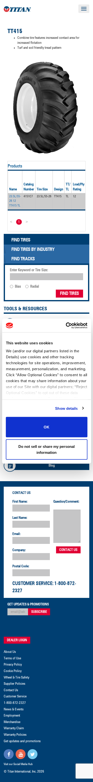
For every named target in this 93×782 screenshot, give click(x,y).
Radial (34, 286)
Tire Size (42, 189)
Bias (18, 286)
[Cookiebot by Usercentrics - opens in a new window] (66, 325)
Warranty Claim (14, 728)
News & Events (14, 709)
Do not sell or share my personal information (46, 449)
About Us (10, 652)
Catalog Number (29, 187)
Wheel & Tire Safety (16, 677)
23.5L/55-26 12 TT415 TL (15, 201)
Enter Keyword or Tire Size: (29, 270)
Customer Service (15, 696)
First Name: (20, 501)
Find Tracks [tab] (23, 259)
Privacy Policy (13, 664)
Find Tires (69, 293)
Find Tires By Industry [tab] (33, 249)
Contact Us (21, 493)
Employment (12, 715)
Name (13, 189)
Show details (66, 408)
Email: (16, 534)
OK (46, 427)
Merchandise (12, 722)
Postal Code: (20, 566)
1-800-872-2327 (15, 703)
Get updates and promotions (22, 741)
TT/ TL (68, 187)
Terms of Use (12, 658)
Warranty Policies (15, 734)
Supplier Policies (14, 683)
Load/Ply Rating (78, 187)
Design (58, 189)
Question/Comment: (66, 501)
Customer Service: (33, 583)
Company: (19, 550)
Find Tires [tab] (20, 240)
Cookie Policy (13, 671)
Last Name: (19, 518)
